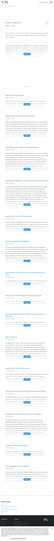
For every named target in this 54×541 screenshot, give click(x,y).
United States (3, 505)
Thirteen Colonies (4, 511)
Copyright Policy (18, 522)
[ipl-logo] (6, 3)
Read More (27, 104)
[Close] (51, 528)
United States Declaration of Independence (9, 509)
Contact (3, 524)
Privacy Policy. (4, 536)
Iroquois (31, 48)
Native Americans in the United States (8, 506)
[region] (27, 533)
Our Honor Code (19, 525)
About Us (3, 522)
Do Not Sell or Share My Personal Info (18, 538)
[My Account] (51, 2)
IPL (2, 5)
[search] (47, 2)
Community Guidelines (20, 524)
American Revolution (5, 508)
